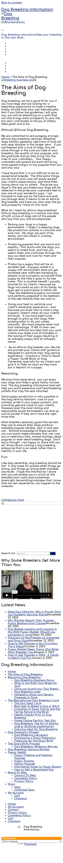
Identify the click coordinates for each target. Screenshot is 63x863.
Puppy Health (17, 752)
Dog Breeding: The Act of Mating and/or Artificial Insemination (36, 725)
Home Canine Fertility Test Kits (35, 720)
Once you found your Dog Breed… (37, 689)
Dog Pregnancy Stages (23, 732)
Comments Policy (25, 778)
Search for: (8, 553)
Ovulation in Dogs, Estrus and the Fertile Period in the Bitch (37, 710)
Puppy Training (24, 761)
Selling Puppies (24, 764)
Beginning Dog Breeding (24, 677)
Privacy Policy (23, 781)
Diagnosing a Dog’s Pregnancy (35, 738)
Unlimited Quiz (24, 789)
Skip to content (11, 2)
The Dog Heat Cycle (27, 703)
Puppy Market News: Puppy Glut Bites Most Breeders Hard (33, 651)
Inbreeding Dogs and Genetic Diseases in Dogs (34, 696)
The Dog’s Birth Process (24, 743)
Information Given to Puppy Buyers (37, 766)
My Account (16, 57)
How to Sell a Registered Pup (34, 769)
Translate (30, 844)
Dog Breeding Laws (27, 691)
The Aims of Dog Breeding (25, 674)
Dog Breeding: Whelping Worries (36, 746)
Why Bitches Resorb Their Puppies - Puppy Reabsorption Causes (32, 622)
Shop (11, 54)
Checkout (20, 798)
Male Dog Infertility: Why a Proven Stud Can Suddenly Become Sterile (34, 613)
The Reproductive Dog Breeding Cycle (33, 700)
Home (12, 43)
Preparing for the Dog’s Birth (33, 740)
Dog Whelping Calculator (31, 735)
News (11, 46)
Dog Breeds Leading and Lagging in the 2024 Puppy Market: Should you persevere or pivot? (32, 632)
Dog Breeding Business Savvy (34, 680)
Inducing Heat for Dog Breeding (36, 729)
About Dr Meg (17, 48)
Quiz (17, 787)
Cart (17, 795)
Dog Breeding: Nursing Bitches (28, 749)
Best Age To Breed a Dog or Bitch (37, 706)
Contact (13, 51)
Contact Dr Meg (25, 775)
